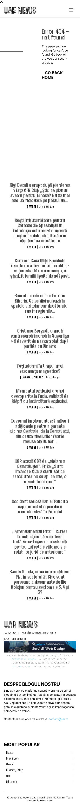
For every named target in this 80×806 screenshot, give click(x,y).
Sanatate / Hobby (32, 377)
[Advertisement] (40, 141)
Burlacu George (52, 377)
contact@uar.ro (58, 719)
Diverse (32, 206)
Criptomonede (22, 666)
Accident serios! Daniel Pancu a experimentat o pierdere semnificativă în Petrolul (40, 506)
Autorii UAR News (46, 206)
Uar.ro (61, 797)
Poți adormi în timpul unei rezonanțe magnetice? (40, 368)
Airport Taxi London (24, 659)
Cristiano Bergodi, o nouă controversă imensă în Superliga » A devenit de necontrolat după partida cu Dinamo (40, 338)
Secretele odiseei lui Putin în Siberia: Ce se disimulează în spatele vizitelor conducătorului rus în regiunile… (40, 303)
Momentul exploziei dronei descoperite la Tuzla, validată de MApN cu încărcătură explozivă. (40, 396)
